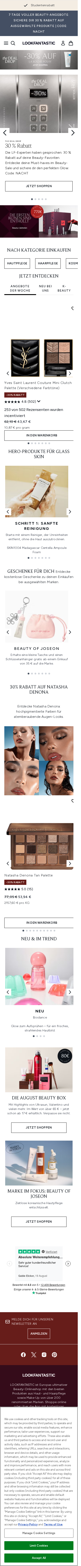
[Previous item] (7, 373)
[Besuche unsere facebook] (23, 1355)
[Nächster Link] (70, 511)
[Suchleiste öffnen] (13, 43)
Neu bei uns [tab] (45, 288)
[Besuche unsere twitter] (34, 1355)
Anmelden (39, 1334)
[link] (63, 43)
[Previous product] (7, 863)
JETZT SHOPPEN (39, 186)
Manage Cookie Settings (39, 1533)
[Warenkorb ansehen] (70, 43)
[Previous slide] (5, 132)
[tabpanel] (38, 373)
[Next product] (70, 863)
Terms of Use (53, 1524)
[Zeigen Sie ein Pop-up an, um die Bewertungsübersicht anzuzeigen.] (39, 401)
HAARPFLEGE (48, 263)
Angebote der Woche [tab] (20, 288)
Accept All (39, 1558)
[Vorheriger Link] (7, 511)
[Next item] (70, 373)
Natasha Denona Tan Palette (28, 875)
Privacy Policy (28, 1524)
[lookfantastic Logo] (39, 43)
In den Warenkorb (41, 435)
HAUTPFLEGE (17, 263)
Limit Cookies (39, 1545)
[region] (39, 1486)
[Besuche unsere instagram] (44, 1355)
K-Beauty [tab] (64, 288)
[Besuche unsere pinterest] (54, 1355)
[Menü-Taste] (5, 43)
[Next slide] (73, 132)
